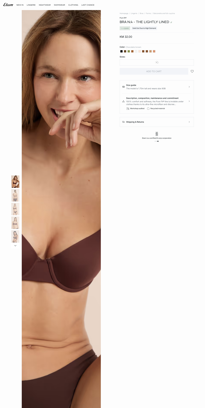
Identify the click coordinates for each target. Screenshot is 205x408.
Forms (148, 13)
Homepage (124, 13)
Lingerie (134, 13)
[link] (19, 5)
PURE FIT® (123, 18)
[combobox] (157, 62)
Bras (141, 13)
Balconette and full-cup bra (164, 13)
